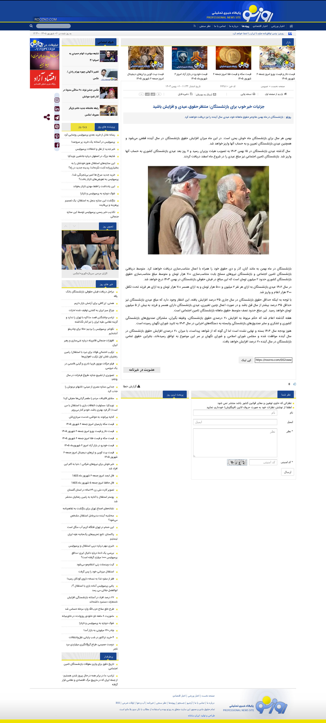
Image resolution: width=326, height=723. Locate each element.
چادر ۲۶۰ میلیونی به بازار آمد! (99, 630)
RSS (118, 703)
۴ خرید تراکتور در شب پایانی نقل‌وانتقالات (91, 637)
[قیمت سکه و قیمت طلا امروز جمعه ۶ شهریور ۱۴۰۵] (230, 58)
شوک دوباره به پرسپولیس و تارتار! (97, 193)
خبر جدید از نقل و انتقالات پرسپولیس (95, 149)
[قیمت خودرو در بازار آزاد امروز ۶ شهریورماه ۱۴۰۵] (187, 58)
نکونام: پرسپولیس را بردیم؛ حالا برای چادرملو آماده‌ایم (93, 331)
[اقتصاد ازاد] (44, 79)
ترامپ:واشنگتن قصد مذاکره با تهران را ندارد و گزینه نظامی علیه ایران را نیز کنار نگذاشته (92, 319)
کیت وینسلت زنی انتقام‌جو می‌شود (95, 564)
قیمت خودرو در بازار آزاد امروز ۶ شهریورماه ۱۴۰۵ (191, 76)
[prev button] (74, 226)
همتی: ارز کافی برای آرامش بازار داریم (94, 303)
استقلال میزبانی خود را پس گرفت (96, 571)
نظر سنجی (204, 26)
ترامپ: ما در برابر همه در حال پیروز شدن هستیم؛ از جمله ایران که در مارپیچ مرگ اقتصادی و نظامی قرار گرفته (90, 680)
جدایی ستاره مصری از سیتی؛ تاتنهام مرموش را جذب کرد (91, 389)
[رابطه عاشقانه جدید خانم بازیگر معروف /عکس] (109, 111)
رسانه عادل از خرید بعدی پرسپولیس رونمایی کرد (89, 135)
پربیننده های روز (106, 127)
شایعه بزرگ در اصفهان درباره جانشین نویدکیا (91, 156)
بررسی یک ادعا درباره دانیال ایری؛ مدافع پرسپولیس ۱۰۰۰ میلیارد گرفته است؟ (95, 555)
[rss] (195, 26)
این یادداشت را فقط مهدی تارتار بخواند (94, 186)
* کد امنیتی (287, 462)
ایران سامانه (194, 715)
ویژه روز (83, 127)
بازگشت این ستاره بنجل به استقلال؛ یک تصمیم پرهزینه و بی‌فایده (92, 202)
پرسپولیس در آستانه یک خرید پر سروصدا (93, 142)
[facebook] (57, 146)
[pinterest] (57, 137)
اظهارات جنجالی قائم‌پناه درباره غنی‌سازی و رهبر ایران (91, 342)
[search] (33, 26)
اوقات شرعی (128, 703)
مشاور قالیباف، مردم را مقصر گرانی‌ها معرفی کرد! (88, 398)
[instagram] (57, 101)
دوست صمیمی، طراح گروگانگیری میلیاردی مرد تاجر (92, 646)
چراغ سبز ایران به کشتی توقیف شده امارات (91, 310)
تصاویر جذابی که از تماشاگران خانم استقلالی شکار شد (90, 275)
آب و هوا (140, 703)
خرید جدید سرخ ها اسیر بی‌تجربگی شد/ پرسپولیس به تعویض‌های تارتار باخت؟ (95, 177)
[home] (289, 26)
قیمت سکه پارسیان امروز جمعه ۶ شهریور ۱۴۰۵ (90, 424)
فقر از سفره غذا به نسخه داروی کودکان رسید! (90, 579)
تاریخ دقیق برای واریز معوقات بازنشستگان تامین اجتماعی (91, 666)
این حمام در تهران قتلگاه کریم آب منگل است (90, 527)
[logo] (255, 704)
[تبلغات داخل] (44, 44)
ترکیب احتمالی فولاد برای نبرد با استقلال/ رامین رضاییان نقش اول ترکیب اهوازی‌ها (91, 354)
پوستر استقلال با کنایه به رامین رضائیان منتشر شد (91, 499)
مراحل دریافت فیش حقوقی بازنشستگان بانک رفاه (92, 294)
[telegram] (56, 117)
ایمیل (290, 421)
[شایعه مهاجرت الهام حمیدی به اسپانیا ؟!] (109, 56)
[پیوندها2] (44, 60)
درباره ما (233, 26)
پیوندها (245, 26)
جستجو (181, 703)
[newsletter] (141, 370)
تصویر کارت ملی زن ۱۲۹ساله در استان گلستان (90, 490)
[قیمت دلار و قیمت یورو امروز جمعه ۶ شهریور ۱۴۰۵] (274, 58)
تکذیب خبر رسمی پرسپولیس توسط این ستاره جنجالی (93, 214)
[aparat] (56, 126)
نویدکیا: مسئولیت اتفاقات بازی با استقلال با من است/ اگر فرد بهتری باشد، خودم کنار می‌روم (91, 407)
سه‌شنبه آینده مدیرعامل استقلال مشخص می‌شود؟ (94, 517)
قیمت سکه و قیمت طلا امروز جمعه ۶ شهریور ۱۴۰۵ (232, 76)
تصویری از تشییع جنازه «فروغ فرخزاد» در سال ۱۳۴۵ (92, 377)
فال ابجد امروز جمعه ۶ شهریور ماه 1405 (93, 475)
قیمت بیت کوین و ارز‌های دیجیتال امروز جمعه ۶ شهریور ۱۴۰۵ (145, 76)
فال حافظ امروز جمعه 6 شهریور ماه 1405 (92, 483)
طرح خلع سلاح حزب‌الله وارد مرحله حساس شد (89, 609)
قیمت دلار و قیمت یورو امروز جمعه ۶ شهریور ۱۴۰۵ (276, 76)
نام (291, 412)
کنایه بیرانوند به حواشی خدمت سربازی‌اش (91, 417)
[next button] (66, 226)
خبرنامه (150, 703)
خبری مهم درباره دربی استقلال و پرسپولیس (91, 546)
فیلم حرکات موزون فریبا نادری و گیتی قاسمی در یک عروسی (91, 366)
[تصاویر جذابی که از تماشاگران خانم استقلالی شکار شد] (90, 259)
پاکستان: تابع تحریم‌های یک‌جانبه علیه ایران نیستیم (93, 536)
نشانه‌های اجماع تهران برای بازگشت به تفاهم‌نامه (88, 508)
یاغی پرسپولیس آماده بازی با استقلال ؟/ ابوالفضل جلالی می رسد (94, 588)
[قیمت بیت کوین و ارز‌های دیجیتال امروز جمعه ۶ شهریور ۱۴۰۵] (143, 58)
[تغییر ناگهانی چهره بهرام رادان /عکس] (109, 74)
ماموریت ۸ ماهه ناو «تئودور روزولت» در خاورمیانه (88, 616)
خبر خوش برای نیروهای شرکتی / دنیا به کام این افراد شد (91, 466)
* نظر (290, 431)
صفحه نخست (278, 86)
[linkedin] (57, 110)
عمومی (264, 86)
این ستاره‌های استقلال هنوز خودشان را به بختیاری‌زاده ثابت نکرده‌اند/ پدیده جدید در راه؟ (94, 165)
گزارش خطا (130, 386)
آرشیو (189, 703)
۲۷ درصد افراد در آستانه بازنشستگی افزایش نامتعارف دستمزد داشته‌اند (92, 599)
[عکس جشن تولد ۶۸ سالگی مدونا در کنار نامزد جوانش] (109, 93)
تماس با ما (220, 26)
